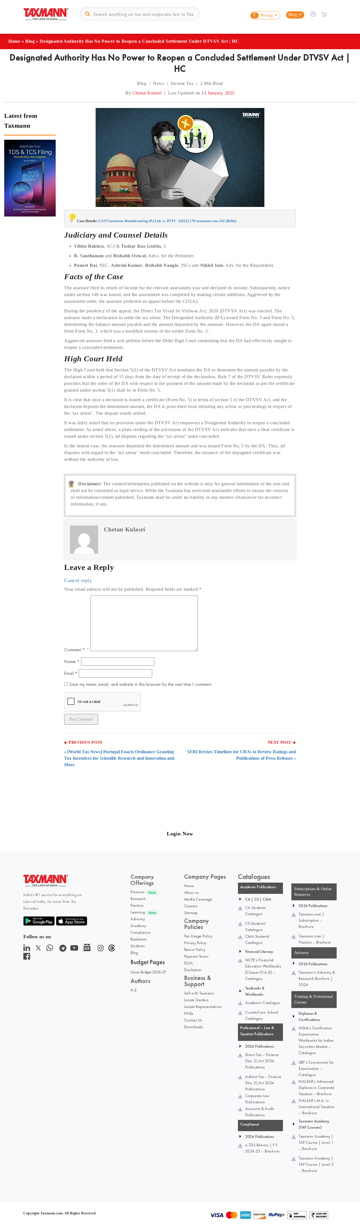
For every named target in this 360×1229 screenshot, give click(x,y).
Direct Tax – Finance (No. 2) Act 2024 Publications (262, 1061)
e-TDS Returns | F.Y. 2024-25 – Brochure (262, 1148)
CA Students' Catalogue (256, 910)
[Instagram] (99, 949)
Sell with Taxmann (199, 993)
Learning (137, 912)
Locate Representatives (203, 1006)
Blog (30, 41)
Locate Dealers (196, 999)
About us (191, 892)
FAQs (189, 1013)
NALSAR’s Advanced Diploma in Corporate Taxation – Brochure (316, 1087)
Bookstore (138, 939)
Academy (138, 925)
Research (138, 898)
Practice (136, 905)
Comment (74, 650)
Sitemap (191, 912)
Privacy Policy (195, 942)
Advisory (137, 918)
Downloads (193, 1026)
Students (137, 945)
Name (72, 661)
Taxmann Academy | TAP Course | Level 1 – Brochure (316, 1142)
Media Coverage (198, 899)
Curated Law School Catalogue (261, 1015)
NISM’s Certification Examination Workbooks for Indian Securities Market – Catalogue (316, 1040)
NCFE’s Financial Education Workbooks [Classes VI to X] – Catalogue (263, 969)
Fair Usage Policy (198, 936)
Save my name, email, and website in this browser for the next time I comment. (140, 684)
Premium (137, 891)
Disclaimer (193, 969)
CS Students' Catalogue (255, 926)
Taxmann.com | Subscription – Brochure (312, 920)
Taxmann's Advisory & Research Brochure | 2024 (317, 978)
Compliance (140, 932)
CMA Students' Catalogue (257, 939)
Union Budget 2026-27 (148, 972)
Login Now (180, 833)
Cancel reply (78, 580)
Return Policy (195, 949)
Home (14, 41)
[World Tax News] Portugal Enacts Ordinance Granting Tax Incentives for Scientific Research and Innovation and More (119, 758)
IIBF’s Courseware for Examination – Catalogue (316, 1068)
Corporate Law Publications (257, 1098)
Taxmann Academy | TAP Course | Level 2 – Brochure (316, 1164)
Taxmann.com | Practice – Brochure (315, 939)
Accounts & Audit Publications (259, 1111)
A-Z (133, 990)
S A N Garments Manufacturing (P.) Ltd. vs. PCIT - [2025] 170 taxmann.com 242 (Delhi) (167, 221)
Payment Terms (196, 956)
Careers (190, 905)
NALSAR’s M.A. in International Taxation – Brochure (316, 1106)
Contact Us (193, 1020)
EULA (188, 963)
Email (70, 673)
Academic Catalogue (262, 1002)
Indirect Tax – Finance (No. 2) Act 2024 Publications (263, 1083)
